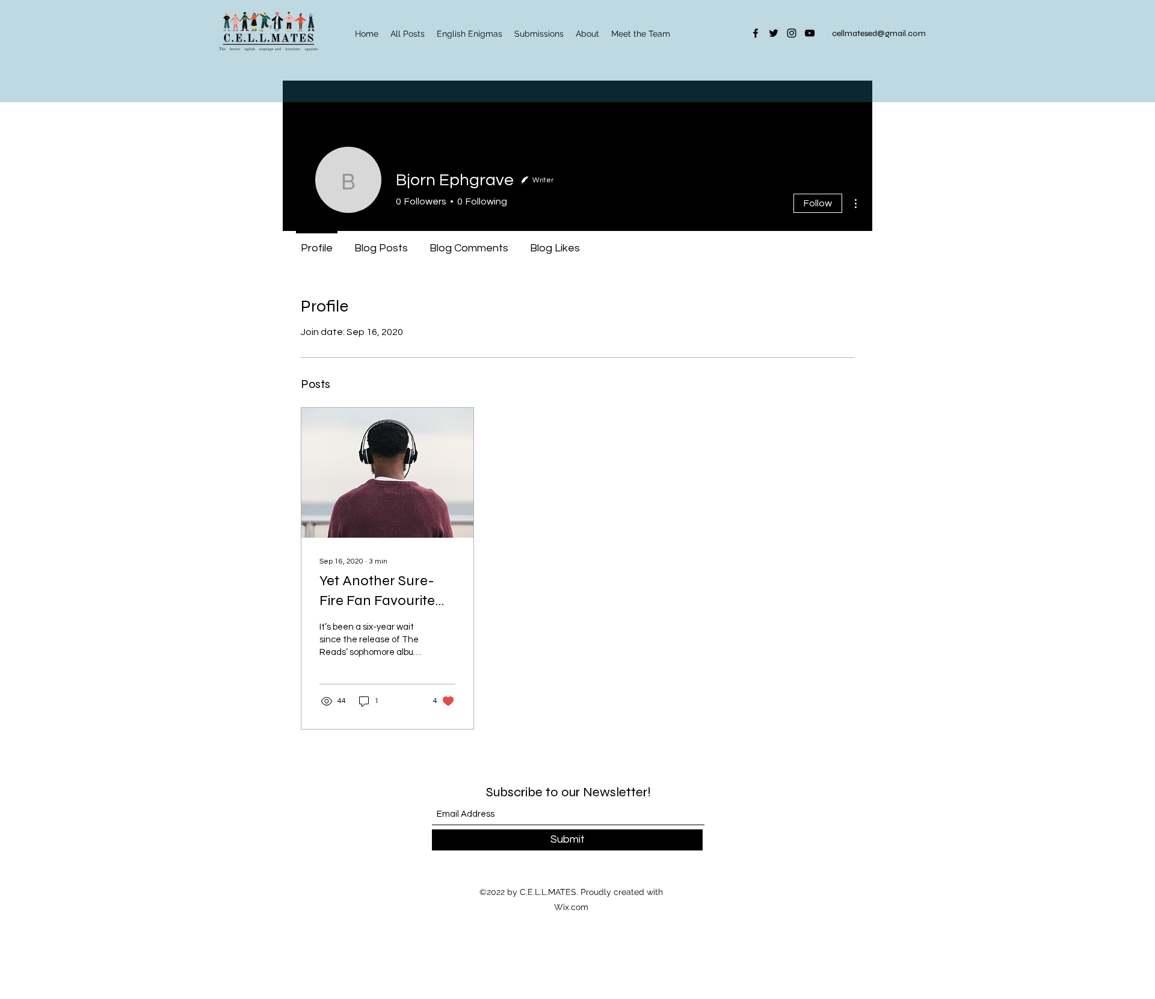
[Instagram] (792, 33)
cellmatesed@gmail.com (879, 33)
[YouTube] (810, 33)
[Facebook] (756, 33)
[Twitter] (774, 33)
